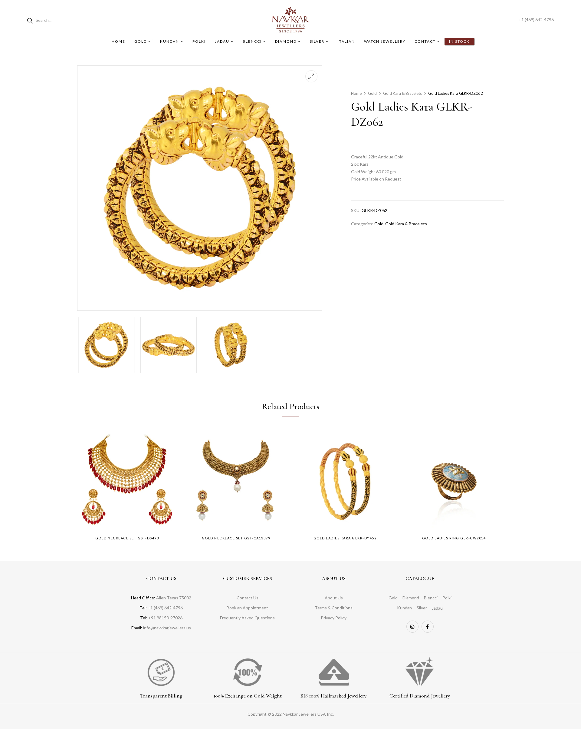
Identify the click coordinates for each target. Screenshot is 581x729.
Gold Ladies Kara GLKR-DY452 (345, 538)
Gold (372, 93)
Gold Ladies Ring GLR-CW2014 (454, 538)
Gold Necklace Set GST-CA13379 (236, 538)
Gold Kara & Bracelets (402, 93)
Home (356, 93)
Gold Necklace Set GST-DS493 (127, 538)
